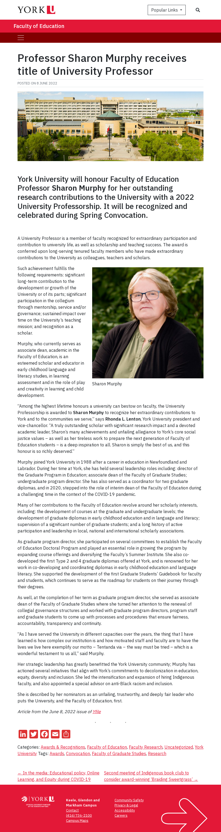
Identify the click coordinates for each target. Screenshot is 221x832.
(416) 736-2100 (79, 815)
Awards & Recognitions (63, 747)
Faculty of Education (38, 26)
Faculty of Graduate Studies (119, 753)
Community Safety (129, 800)
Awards (57, 753)
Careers (121, 815)
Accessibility (125, 810)
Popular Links (165, 10)
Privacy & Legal (126, 805)
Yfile (96, 711)
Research (157, 753)
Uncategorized (178, 747)
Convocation (78, 753)
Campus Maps (77, 820)
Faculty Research (146, 747)
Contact (72, 810)
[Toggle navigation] (20, 38)
